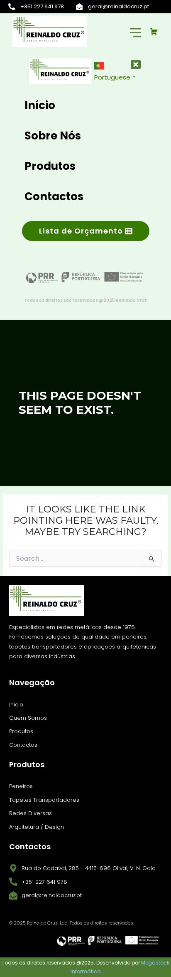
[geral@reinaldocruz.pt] (79, 6)
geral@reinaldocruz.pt (118, 6)
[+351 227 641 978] (11, 6)
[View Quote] (156, 31)
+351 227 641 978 (42, 6)
